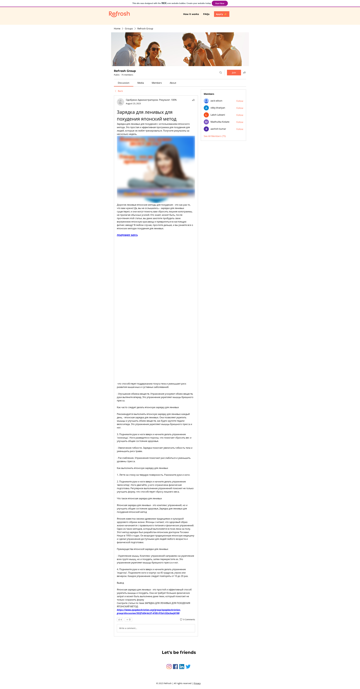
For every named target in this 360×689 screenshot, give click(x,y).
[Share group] (244, 72)
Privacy (197, 683)
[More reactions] (128, 619)
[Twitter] (188, 666)
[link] (123, 82)
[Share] (193, 100)
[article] (156, 365)
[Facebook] (175, 666)
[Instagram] (169, 666)
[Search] (220, 72)
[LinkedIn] (181, 666)
